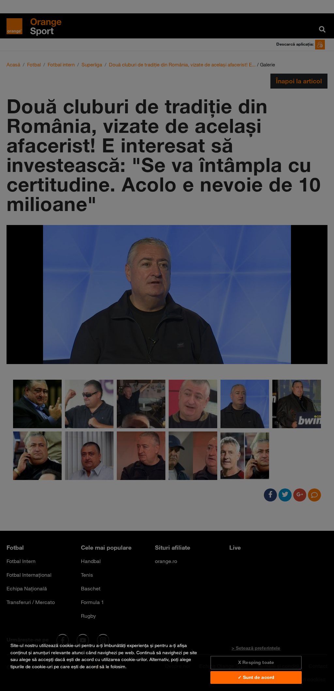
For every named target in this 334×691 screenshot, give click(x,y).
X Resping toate (256, 662)
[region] (167, 663)
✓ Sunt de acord (256, 677)
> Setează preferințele (256, 648)
